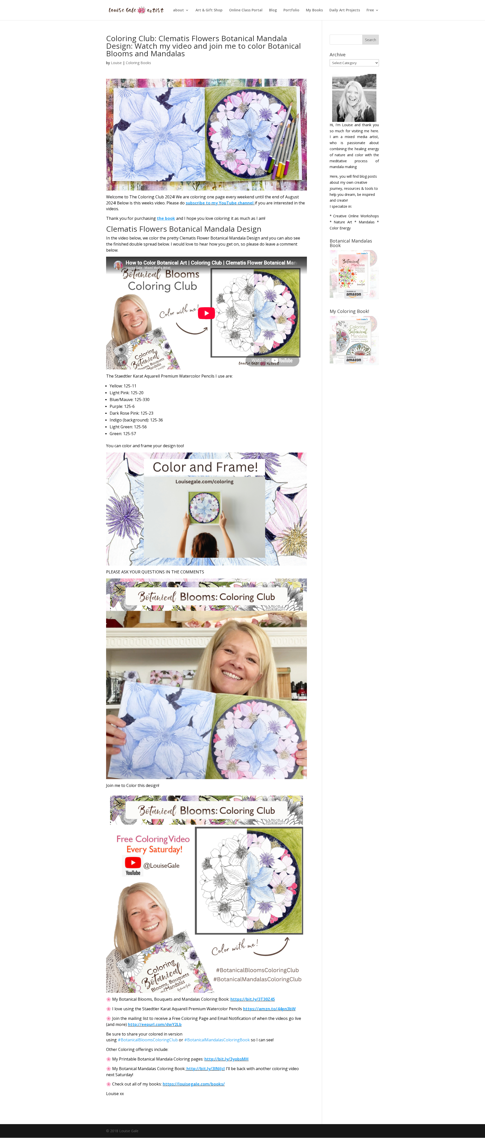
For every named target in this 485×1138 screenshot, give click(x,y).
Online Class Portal (245, 10)
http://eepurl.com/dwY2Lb (155, 1024)
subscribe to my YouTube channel (220, 203)
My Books (314, 10)
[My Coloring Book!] (354, 363)
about (178, 10)
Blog (273, 10)
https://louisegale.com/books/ (194, 1084)
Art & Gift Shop (209, 10)
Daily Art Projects (344, 10)
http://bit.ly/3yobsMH (226, 1059)
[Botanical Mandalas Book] (354, 298)
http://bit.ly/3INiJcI (205, 1068)
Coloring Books (138, 62)
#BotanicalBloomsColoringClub (148, 1040)
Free (370, 10)
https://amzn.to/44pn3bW (269, 1009)
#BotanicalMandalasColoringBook (217, 1040)
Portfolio (291, 10)
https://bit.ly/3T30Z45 (252, 999)
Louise (116, 62)
